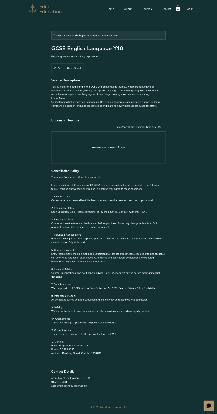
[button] (178, 8)
